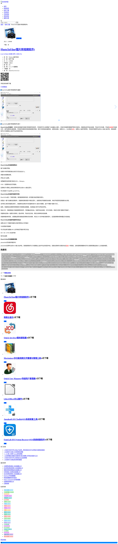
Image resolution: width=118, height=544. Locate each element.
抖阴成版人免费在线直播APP (12, 472)
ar (6, 499)
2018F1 (77, 261)
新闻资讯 (6, 8)
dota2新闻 (43, 258)
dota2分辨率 (91, 265)
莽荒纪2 (73, 265)
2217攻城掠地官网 (45, 254)
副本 (7, 512)
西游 (7, 520)
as (6, 532)
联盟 (7, 514)
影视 (7, 522)
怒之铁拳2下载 (57, 267)
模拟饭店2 (19, 261)
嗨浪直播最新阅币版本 (10, 477)
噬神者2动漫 (5, 261)
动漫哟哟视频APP (9, 481)
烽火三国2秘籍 (66, 265)
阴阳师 (8, 498)
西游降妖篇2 (65, 267)
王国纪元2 (39, 263)
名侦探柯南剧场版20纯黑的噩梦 (62, 263)
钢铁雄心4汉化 (107, 267)
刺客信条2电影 (6, 254)
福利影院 (8, 534)
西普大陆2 (5, 263)
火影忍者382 (98, 267)
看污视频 (8, 536)
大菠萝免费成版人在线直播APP (13, 466)
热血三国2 (63, 256)
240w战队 (71, 261)
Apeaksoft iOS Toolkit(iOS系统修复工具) (21, 419)
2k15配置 (74, 263)
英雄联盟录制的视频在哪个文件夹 (86, 254)
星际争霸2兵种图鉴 (88, 267)
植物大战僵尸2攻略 (35, 258)
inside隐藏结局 (22, 254)
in (21, 54)
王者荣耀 (9, 492)
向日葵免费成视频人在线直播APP (13, 468)
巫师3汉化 (98, 265)
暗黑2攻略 (64, 254)
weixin (44, 263)
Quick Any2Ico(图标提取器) (15, 338)
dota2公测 (19, 256)
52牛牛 (35, 261)
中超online (43, 256)
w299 (24, 265)
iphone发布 (32, 256)
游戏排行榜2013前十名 (76, 267)
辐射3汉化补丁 (35, 267)
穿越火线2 (80, 256)
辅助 (7, 510)
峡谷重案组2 (56, 256)
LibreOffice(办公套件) (13, 399)
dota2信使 (91, 258)
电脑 (7, 503)
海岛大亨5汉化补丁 (83, 263)
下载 (5, 301)
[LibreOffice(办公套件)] (10, 395)
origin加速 (102, 263)
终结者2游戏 (57, 258)
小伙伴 (8, 496)
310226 (27, 258)
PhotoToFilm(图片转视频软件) (18, 49)
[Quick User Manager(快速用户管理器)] (10, 374)
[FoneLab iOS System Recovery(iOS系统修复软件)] (10, 435)
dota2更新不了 (11, 256)
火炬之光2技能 (99, 258)
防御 (7, 508)
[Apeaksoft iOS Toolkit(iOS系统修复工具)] (10, 415)
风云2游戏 (50, 263)
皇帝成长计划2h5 (13, 265)
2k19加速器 (5, 265)
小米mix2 (112, 261)
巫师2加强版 (110, 254)
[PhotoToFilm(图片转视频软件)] (10, 293)
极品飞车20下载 (6, 258)
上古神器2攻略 (30, 265)
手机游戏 (6, 14)
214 (98, 263)
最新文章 (6, 18)
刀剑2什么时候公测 (82, 265)
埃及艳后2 (60, 261)
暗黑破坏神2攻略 (101, 254)
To (4, 54)
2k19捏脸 (49, 256)
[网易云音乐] (10, 313)
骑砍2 (69, 258)
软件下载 (6, 10)
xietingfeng (4, 269)
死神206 (81, 261)
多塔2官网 (49, 267)
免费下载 (18, 38)
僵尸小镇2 (64, 258)
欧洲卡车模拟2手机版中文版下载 (26, 263)
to (1, 54)
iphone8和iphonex (56, 254)
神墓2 (24, 261)
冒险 (7, 516)
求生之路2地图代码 (89, 261)
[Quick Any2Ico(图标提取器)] (10, 333)
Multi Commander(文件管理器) (12, 479)
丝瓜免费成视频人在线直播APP (13, 474)
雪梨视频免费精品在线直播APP (13, 470)
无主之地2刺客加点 (56, 265)
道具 (7, 501)
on (2, 54)
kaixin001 (104, 265)
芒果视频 (6, 483)
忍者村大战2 (99, 261)
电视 (7, 506)
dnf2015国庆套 (31, 254)
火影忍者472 (90, 256)
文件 (14, 54)
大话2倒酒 (12, 261)
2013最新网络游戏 (43, 261)
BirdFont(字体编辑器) (10, 475)
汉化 (18, 54)
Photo (6, 54)
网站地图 (3, 539)
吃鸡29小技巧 (109, 263)
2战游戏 (86, 258)
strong (8, 529)
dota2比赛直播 (98, 256)
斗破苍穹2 (43, 267)
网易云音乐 (7, 273)
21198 (113, 267)
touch (84, 256)
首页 (5, 6)
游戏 (67, 245)
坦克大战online (12, 263)
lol (6, 494)
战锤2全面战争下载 (7, 267)
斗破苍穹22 (29, 261)
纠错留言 (4, 86)
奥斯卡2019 (14, 254)
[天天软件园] (4, 1)
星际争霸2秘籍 (72, 254)
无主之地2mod (20, 258)
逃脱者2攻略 (92, 263)
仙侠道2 (28, 267)
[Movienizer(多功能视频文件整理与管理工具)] (10, 354)
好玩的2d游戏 (52, 261)
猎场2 (20, 265)
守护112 (37, 256)
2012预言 (106, 261)
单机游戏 (6, 16)
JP (20, 54)
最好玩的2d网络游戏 (77, 258)
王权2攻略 (25, 256)
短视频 (111, 127)
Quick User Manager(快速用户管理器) (20, 378)
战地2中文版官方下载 (19, 267)
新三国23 (4, 256)
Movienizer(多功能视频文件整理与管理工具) (23, 358)
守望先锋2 (50, 258)
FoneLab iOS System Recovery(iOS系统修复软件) (24, 440)
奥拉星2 (65, 261)
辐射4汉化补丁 (107, 256)
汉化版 (10, 54)
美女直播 (8, 490)
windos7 (13, 258)
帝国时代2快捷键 (71, 256)
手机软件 (6, 12)
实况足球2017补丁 (109, 258)
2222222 (37, 254)
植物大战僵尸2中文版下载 (42, 265)
